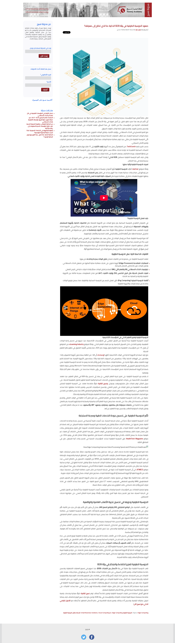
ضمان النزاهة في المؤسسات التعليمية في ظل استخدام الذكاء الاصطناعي (40, 114)
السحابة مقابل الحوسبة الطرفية (71, 612)
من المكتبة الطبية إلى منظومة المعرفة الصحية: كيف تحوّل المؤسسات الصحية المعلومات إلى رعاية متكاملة (39, 126)
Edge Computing (143, 612)
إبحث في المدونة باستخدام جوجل (40, 48)
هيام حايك (138, 29)
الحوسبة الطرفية (127, 612)
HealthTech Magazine (134, 438)
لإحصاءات (100, 355)
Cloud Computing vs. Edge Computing (110, 612)
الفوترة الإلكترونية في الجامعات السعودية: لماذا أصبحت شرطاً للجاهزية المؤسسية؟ (40, 131)
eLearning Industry (76, 344)
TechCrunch (131, 146)
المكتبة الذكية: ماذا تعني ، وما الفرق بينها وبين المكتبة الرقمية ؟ (40, 135)
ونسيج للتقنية (103, 383)
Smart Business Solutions (89, 612)
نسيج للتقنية (85, 593)
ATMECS (140, 469)
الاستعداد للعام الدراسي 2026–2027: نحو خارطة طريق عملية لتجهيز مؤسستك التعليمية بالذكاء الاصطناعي (40, 119)
